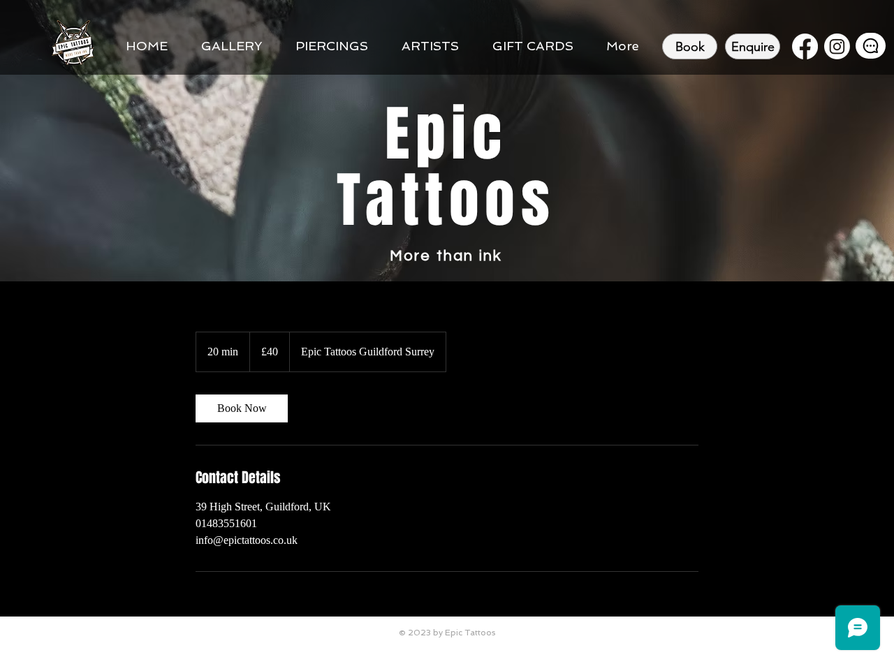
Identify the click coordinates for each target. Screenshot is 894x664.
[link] (242, 408)
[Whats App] (871, 46)
